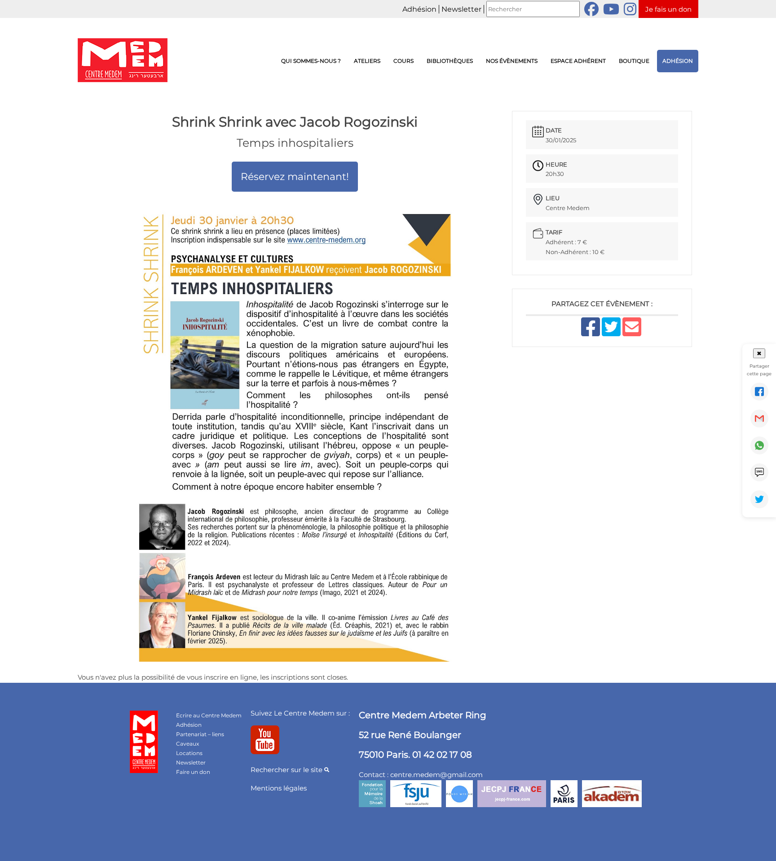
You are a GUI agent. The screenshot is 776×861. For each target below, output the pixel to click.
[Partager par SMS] (759, 472)
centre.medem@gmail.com (436, 774)
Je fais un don (668, 9)
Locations (189, 753)
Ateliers (367, 60)
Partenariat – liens (200, 734)
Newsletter (461, 9)
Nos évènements (512, 60)
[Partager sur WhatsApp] (759, 445)
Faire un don (193, 772)
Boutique (634, 60)
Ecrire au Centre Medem (209, 715)
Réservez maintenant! (295, 177)
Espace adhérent (578, 60)
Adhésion (419, 9)
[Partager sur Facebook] (759, 391)
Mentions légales (279, 788)
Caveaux (187, 743)
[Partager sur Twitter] (759, 499)
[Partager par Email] (759, 418)
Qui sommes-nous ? (311, 60)
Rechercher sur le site (287, 769)
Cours (403, 60)
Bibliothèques (450, 60)
